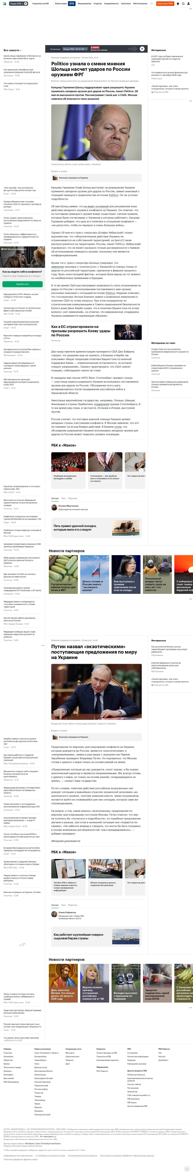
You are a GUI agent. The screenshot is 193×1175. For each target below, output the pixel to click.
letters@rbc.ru (50, 1136)
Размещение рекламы (136, 1063)
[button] (178, 4)
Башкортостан (41, 1067)
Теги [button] (63, 498)
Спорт (6, 193)
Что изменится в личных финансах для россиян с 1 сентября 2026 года (169, 73)
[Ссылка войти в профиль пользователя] (188, 3)
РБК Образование (11, 1081)
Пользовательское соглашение (82, 1155)
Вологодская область (44, 1071)
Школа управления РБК (137, 1106)
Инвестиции (156, 78)
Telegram (70, 1060)
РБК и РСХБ (8, 313)
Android (161, 1056)
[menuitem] (41, 3)
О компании (132, 1052)
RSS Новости (102, 1071)
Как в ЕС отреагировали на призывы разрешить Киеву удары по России (81, 331)
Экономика (8, 75)
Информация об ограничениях (18, 1155)
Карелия (38, 1107)
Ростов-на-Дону (41, 1089)
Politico (113, 195)
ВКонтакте (70, 1052)
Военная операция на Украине (65, 57)
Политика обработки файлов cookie (21, 1159)
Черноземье (40, 1100)
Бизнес (7, 1063)
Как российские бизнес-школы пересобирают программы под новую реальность (169, 649)
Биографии (8, 1074)
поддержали (101, 404)
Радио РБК (15, 4)
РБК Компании (10, 354)
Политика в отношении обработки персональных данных (127, 1155)
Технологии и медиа (12, 1067)
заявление (57, 266)
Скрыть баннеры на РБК (106, 1052)
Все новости (11, 50)
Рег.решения (133, 1088)
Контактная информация (137, 1056)
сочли (118, 426)
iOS (160, 1052)
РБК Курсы (131, 1102)
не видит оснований (96, 206)
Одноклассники (72, 1056)
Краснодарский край (44, 1078)
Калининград (40, 1074)
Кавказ (37, 1103)
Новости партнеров (67, 551)
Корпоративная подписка (107, 1060)
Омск (37, 1063)
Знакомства (132, 1091)
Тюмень (38, 1096)
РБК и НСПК (9, 492)
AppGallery (163, 1060)
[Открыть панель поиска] (183, 3)
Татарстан (39, 1092)
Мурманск (39, 1111)
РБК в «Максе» (64, 445)
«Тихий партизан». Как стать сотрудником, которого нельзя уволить (169, 87)
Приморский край (42, 1114)
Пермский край (41, 1085)
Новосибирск (40, 1060)
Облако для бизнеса (136, 1074)
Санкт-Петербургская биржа (47, 1143)
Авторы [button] (55, 498)
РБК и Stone (9, 89)
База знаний (9, 1078)
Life (153, 64)
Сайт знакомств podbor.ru (138, 1095)
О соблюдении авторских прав (50, 1155)
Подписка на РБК (103, 1056)
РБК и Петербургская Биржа (16, 763)
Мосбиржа (29, 1143)
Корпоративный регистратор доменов (140, 1079)
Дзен (68, 1063)
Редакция (131, 1060)
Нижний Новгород (42, 1081)
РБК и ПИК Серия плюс (14, 535)
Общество (8, 61)
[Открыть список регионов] (178, 4)
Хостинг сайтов (134, 1084)
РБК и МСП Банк (10, 867)
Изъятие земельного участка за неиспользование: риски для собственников (166, 665)
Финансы (7, 1071)
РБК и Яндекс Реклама (13, 623)
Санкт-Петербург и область (47, 1052)
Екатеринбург (41, 1056)
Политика (8, 226)
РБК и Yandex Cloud (12, 826)
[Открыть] (22, 4)
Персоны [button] (72, 498)
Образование (157, 654)
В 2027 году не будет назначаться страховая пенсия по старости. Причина (167, 58)
